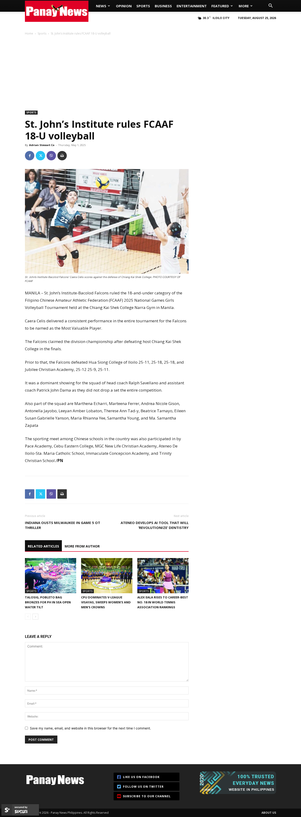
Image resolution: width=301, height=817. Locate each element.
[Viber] (51, 155)
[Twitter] (40, 155)
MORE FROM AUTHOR (82, 546)
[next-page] (35, 617)
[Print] (62, 155)
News (101, 6)
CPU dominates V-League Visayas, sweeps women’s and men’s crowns (106, 602)
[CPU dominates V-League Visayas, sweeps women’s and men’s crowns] (106, 575)
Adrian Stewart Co (41, 145)
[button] (270, 6)
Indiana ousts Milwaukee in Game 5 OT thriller (62, 525)
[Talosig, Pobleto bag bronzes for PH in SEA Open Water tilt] (50, 575)
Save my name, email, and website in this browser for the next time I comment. (90, 728)
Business (163, 6)
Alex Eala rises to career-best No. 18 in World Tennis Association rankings (162, 602)
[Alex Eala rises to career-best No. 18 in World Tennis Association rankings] (163, 575)
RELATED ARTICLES (43, 546)
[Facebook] (29, 155)
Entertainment (192, 6)
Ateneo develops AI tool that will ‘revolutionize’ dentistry (155, 525)
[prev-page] (28, 617)
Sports (143, 6)
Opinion (124, 6)
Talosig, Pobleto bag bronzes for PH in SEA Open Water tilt (48, 602)
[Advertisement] (150, 71)
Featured (220, 6)
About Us (268, 813)
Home (29, 33)
